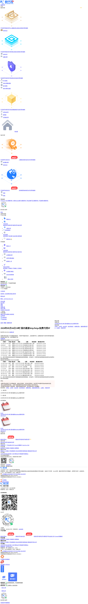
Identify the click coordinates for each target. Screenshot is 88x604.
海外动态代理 (4, 442)
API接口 (7, 451)
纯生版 (16, 131)
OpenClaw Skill (25, 445)
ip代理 (11, 387)
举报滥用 (21, 453)
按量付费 (5, 57)
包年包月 (5, 30)
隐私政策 (30, 451)
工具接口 (19, 268)
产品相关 (7, 448)
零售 (4, 195)
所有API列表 (6, 266)
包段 (4, 193)
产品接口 (15, 268)
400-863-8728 (4, 284)
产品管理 (3, 28)
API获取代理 (9, 255)
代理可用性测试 (10, 258)
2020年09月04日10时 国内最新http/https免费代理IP (67, 323)
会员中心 (3, 310)
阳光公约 (34, 451)
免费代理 (9, 323)
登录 (2, 305)
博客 (5, 323)
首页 (2, 323)
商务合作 (17, 453)
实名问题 (15, 236)
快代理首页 (22, 387)
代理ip (7, 387)
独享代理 (15, 225)
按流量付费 (6, 162)
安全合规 (7, 453)
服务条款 (25, 451)
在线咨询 (3, 602)
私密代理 (10, 225)
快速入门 (8, 246)
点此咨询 (8, 464)
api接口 (42, 387)
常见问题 (5, 234)
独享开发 (15, 251)
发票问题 (19, 236)
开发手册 (5, 250)
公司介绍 (3, 453)
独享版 (4, 114)
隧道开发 (5, 251)
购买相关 (3, 448)
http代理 (16, 387)
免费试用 (3, 338)
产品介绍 (5, 223)
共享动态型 (6, 112)
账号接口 (5, 268)
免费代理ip (28, 387)
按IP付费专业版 (7, 88)
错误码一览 (9, 261)
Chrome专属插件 (18, 445)
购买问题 (5, 236)
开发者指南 (12, 451)
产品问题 (10, 236)
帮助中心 (8, 219)
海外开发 (19, 251)
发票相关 (17, 448)
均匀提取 (5, 80)
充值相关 (12, 448)
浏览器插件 (7, 230)
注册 (4, 308)
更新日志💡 (9, 239)
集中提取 (5, 85)
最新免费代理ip (36, 387)
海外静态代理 (10, 442)
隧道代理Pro (3, 439)
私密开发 (10, 251)
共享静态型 (6, 117)
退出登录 (7, 310)
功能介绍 (8, 228)
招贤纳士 (26, 453)
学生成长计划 (10, 445)
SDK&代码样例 (10, 274)
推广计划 (12, 453)
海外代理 (19, 225)
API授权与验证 (10, 271)
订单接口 (10, 268)
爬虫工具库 (10, 279)
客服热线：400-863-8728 (6, 546)
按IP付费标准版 (7, 83)
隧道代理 (5, 225)
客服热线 (7, 602)
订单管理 (3, 315)
